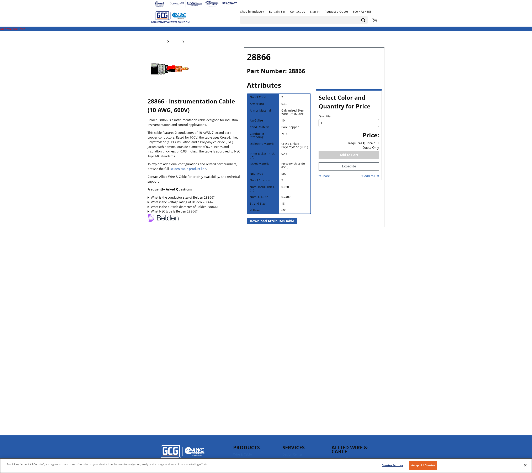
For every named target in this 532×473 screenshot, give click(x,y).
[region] (266, 465)
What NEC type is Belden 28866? (174, 211)
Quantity (325, 116)
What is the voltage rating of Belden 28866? (182, 202)
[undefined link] (159, 3)
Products (246, 447)
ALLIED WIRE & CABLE (349, 449)
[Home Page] (175, 17)
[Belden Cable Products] (163, 218)
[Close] (525, 465)
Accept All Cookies (423, 465)
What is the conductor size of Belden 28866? (182, 197)
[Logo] (182, 454)
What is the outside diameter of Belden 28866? (184, 207)
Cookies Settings (392, 465)
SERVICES (293, 447)
